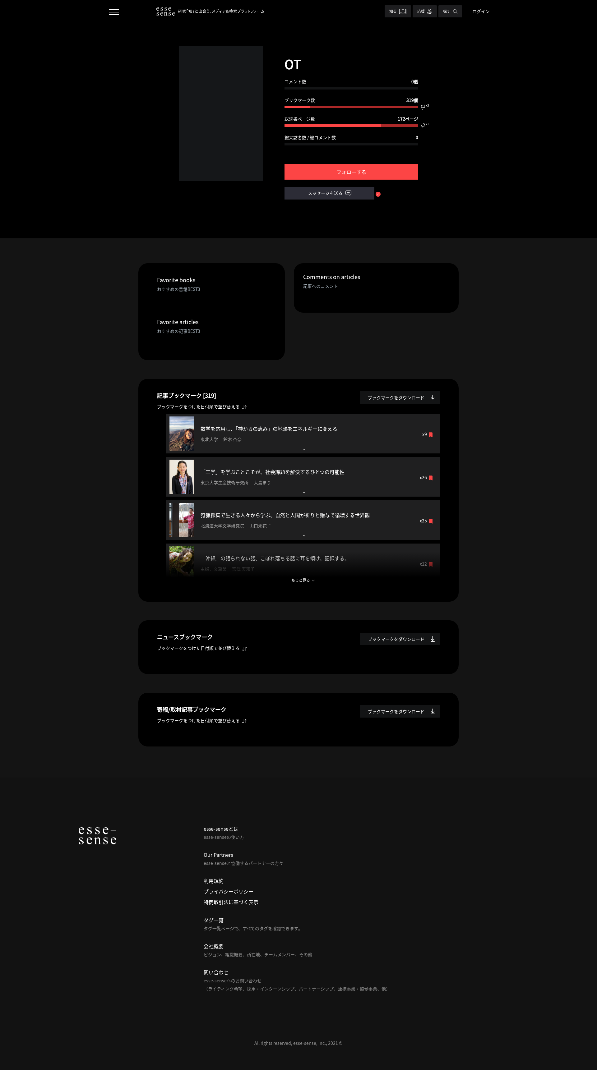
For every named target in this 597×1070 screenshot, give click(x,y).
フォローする (351, 172)
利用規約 (214, 880)
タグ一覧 (214, 920)
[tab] (303, 434)
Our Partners (218, 854)
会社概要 (214, 946)
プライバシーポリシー (228, 891)
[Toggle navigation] (114, 11)
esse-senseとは (221, 828)
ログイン (481, 11)
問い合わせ (216, 972)
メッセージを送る (326, 193)
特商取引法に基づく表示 (231, 902)
